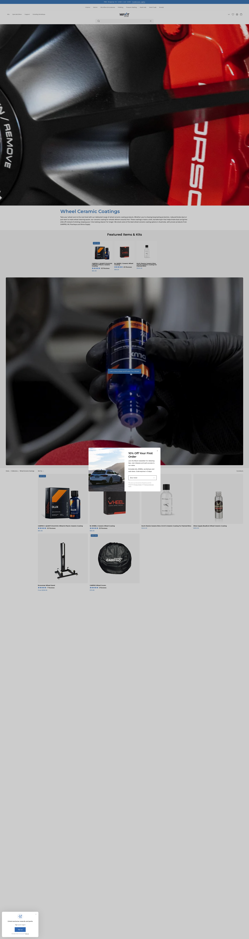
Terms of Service (149, 484)
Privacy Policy (138, 484)
